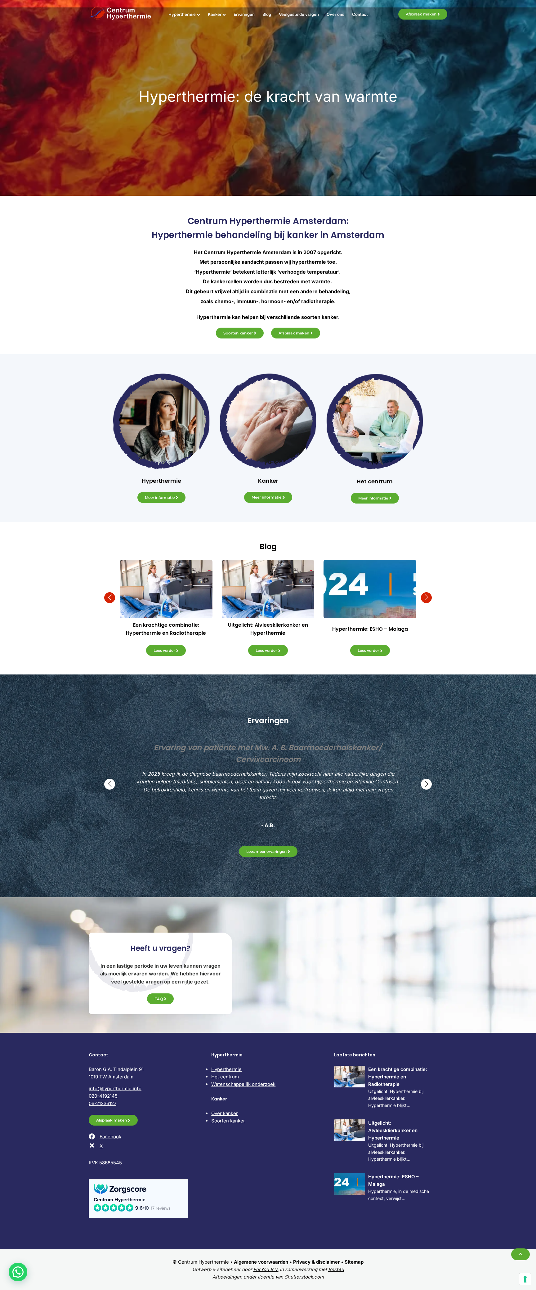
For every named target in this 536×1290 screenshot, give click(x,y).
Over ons (335, 14)
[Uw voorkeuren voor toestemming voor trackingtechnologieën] (525, 1279)
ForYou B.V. (266, 1269)
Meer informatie (160, 497)
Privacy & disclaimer (316, 1262)
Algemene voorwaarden (261, 1262)
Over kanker (224, 1113)
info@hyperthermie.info (115, 1088)
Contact (360, 14)
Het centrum (225, 1077)
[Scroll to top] (520, 1254)
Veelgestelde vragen (299, 14)
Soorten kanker (238, 333)
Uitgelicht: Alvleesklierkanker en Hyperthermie (393, 1130)
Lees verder (164, 650)
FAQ (158, 999)
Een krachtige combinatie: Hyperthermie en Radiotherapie (397, 1076)
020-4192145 (103, 1096)
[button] (109, 597)
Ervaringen (244, 14)
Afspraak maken (421, 14)
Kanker (214, 14)
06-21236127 (102, 1103)
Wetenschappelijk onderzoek (243, 1084)
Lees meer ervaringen (266, 851)
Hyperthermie (182, 14)
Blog (266, 14)
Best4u (336, 1269)
